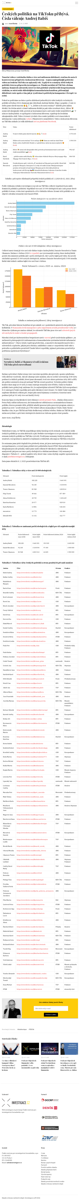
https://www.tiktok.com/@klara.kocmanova (32, 723)
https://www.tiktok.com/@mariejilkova (30, 692)
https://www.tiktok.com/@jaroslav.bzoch (31, 606)
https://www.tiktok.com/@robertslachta (30, 927)
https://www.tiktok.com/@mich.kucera (30, 761)
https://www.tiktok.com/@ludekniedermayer (32, 839)
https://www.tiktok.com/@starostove (29, 989)
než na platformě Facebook (45, 121)
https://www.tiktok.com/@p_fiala (28, 646)
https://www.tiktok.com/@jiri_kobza (29, 719)
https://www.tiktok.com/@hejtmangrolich (31, 666)
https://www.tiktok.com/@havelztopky (30, 866)
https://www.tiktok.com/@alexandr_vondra (31, 974)
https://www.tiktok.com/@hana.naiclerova (31, 819)
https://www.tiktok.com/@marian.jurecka (31, 701)
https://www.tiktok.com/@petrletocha (30, 777)
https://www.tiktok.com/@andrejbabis (30, 573)
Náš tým (44, 1155)
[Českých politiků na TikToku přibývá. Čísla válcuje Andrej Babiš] (40, 48)
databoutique (22, 1029)
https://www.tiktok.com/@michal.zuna (30, 985)
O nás (43, 1153)
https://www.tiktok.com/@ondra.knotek (30, 714)
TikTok (32, 1029)
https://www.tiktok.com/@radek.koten (30, 743)
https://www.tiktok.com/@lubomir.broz (30, 597)
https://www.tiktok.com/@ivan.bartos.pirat (31, 588)
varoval (47, 338)
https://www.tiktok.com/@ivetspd (28, 940)
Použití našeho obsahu (49, 1167)
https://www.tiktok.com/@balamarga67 (30, 581)
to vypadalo (34, 253)
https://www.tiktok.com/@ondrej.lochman (31, 786)
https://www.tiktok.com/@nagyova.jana (30, 815)
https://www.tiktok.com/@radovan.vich (30, 960)
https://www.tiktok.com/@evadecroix (29, 619)
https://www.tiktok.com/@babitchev (29, 577)
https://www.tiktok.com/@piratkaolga (30, 909)
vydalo (29, 119)
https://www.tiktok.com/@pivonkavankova (31, 884)
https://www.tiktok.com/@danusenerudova (32, 833)
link (44, 134)
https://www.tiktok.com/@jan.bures (29, 601)
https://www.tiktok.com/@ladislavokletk (31, 859)
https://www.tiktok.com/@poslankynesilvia (32, 637)
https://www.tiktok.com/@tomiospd (29, 855)
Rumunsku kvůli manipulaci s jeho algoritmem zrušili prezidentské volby (43, 328)
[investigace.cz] (7, 3)
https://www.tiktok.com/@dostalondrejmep (32, 628)
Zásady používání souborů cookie (52, 1181)
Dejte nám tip (45, 1177)
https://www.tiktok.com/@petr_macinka (30, 792)
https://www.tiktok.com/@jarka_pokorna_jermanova (35, 891)
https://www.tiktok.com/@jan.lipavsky (30, 781)
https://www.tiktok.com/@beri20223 (29, 873)
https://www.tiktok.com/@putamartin (30, 900)
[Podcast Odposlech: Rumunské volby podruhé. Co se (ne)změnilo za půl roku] (30, 1049)
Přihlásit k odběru (50, 1014)
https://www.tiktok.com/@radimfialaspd (30, 652)
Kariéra (43, 1160)
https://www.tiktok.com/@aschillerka (30, 920)
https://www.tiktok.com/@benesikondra (30, 593)
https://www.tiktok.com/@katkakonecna (31, 737)
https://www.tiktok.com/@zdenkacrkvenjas (32, 823)
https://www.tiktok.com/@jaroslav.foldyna (31, 657)
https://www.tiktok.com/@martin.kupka (30, 770)
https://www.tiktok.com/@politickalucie (30, 913)
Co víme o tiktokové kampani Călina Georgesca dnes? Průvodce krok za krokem (9, 1065)
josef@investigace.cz (16, 457)
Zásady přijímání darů (48, 1170)
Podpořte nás (45, 1179)
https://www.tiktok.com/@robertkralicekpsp (32, 748)
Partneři (44, 1165)
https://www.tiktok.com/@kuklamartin (30, 766)
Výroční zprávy (46, 1174)
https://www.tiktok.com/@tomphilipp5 (30, 880)
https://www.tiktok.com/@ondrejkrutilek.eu (32, 752)
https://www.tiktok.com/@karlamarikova (31, 801)
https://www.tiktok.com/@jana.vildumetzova (32, 806)
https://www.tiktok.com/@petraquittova (30, 904)
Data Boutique (8, 9)
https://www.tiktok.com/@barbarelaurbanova (32, 953)
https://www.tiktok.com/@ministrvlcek (30, 964)
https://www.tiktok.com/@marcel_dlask (30, 623)
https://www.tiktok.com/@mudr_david (30, 615)
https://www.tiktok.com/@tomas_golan (30, 661)
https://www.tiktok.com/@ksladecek (29, 931)
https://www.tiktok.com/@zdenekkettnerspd (32, 710)
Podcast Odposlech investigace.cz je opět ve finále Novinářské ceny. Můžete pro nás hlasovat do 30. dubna (68, 1065)
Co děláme (44, 1158)
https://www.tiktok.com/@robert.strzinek (31, 944)
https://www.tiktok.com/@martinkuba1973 (32, 757)
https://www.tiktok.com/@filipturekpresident (32, 949)
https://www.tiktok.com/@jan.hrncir (29, 683)
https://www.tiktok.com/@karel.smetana (31, 936)
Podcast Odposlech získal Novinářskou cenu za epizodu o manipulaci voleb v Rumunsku (48, 1065)
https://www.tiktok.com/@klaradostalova (31, 632)
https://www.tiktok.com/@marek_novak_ (31, 846)
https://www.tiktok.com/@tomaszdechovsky (32, 978)
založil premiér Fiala (47, 400)
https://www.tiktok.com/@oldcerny (29, 610)
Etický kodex (45, 1172)
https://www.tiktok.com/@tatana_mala (30, 797)
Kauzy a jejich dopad (48, 1163)
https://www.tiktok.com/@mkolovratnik (30, 730)
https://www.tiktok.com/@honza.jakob (30, 688)
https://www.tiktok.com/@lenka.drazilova (31, 641)
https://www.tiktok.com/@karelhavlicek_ (31, 674)
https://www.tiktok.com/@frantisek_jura (31, 696)
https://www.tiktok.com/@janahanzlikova (31, 670)
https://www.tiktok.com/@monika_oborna (31, 851)
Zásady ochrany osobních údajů (52, 1184)
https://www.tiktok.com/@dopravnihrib (30, 679)
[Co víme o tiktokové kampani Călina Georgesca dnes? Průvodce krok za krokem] (11, 1049)
